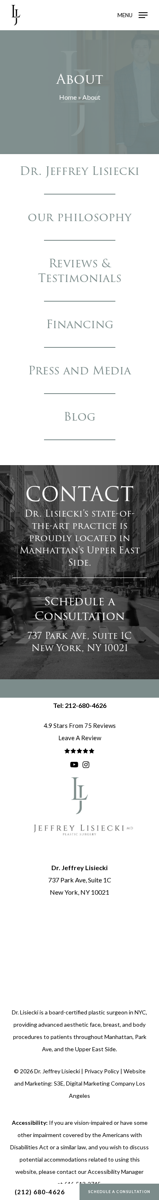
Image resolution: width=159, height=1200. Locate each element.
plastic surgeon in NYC (117, 1012)
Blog (79, 416)
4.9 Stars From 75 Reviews (80, 725)
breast (111, 1024)
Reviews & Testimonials (79, 270)
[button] (132, 14)
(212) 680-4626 (40, 1192)
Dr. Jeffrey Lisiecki (79, 171)
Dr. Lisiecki (25, 1012)
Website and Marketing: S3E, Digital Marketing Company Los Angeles (80, 1083)
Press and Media (79, 370)
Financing (79, 324)
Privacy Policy (101, 1071)
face (95, 1024)
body (139, 1024)
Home (68, 97)
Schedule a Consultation (119, 1191)
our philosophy (79, 217)
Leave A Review (79, 737)
